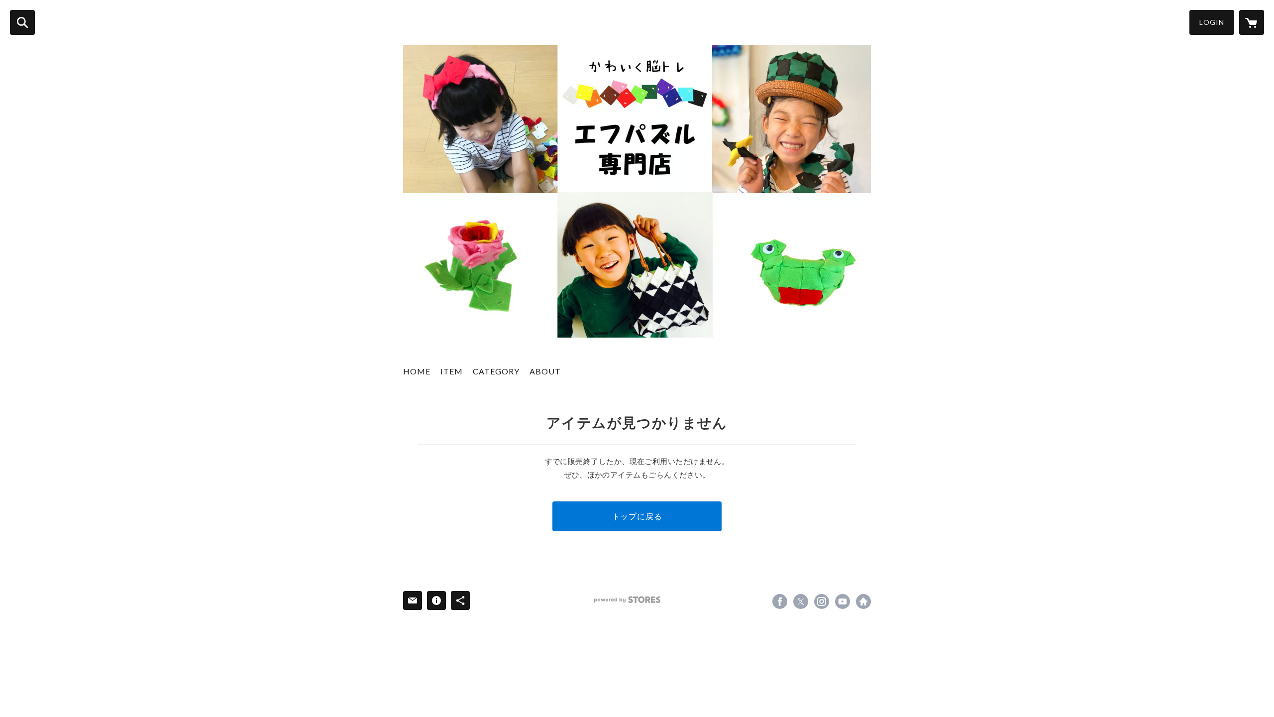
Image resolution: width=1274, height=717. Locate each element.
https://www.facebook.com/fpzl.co (779, 601)
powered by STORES (627, 599)
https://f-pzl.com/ (863, 601)
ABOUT (545, 371)
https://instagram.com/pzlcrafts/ (821, 601)
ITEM (451, 371)
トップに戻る (637, 516)
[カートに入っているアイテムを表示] (1251, 22)
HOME (416, 371)
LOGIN (1211, 22)
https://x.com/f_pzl (800, 601)
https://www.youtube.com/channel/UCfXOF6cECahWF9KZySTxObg (842, 601)
